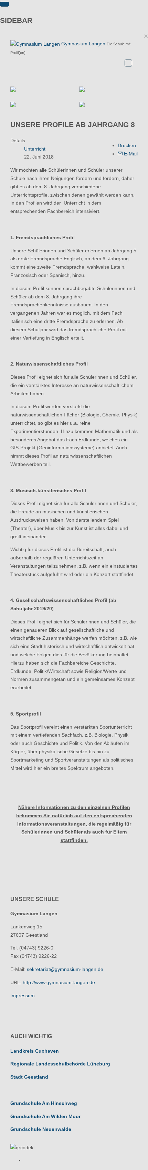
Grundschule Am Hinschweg (43, 1103)
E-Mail (130, 153)
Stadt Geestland (29, 1077)
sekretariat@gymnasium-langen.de (65, 969)
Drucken (127, 145)
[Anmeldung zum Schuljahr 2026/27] (108, 89)
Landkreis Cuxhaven (34, 1051)
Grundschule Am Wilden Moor (45, 1116)
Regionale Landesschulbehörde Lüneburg (60, 1063)
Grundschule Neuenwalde (40, 1129)
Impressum (22, 995)
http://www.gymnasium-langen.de (59, 982)
